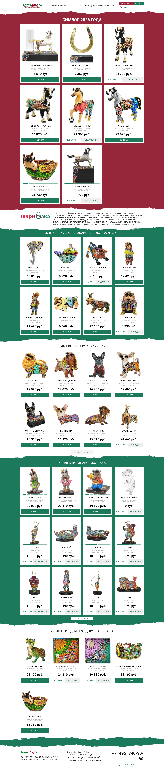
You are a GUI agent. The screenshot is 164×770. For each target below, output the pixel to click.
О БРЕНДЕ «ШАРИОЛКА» (78, 752)
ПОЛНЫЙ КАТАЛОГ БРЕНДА (80, 755)
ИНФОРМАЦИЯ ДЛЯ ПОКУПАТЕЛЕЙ (83, 757)
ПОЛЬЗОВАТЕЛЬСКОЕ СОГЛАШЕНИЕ (84, 760)
